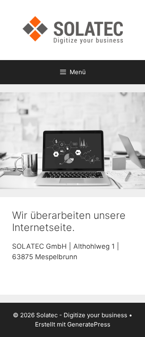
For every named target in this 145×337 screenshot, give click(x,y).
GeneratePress (88, 324)
